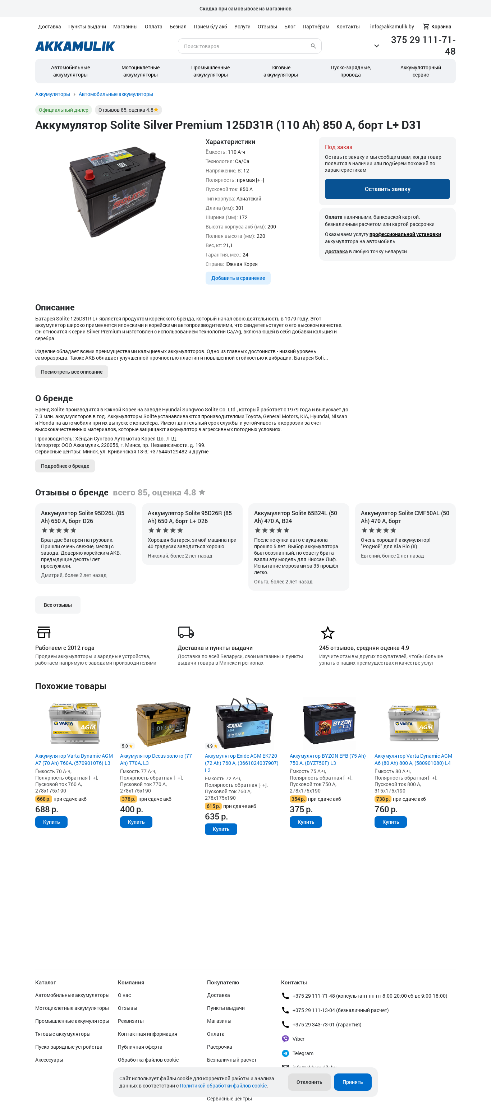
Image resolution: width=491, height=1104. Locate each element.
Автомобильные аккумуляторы (70, 71)
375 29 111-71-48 (423, 45)
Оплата (153, 26)
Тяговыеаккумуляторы (280, 71)
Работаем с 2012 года (65, 647)
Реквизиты (131, 1020)
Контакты (348, 26)
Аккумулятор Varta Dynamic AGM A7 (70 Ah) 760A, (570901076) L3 (74, 759)
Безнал (178, 26)
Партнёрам (316, 26)
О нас (124, 995)
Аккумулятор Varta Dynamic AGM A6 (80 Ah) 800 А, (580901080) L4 (413, 759)
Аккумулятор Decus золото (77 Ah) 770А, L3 (156, 759)
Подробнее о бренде (65, 465)
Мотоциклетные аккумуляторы (140, 71)
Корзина (441, 26)
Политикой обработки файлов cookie (223, 1085)
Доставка (49, 26)
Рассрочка (219, 1046)
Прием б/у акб (210, 26)
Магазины (125, 26)
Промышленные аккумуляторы (210, 71)
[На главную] (75, 46)
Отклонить (309, 1081)
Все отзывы (58, 604)
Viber (298, 1038)
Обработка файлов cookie (148, 1059)
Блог (289, 26)
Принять (353, 1081)
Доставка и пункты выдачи (215, 647)
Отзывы (267, 26)
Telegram (303, 1053)
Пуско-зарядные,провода (351, 71)
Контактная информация (147, 1033)
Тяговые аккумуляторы (63, 1033)
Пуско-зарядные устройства (68, 1046)
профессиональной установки (405, 234)
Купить (51, 821)
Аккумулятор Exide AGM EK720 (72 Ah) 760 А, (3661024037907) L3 (242, 762)
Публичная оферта (140, 1046)
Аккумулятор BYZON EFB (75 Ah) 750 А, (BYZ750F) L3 (328, 759)
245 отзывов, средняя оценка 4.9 (364, 647)
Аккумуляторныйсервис (420, 71)
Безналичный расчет (232, 1059)
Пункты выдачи (87, 26)
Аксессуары (49, 1059)
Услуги (242, 26)
